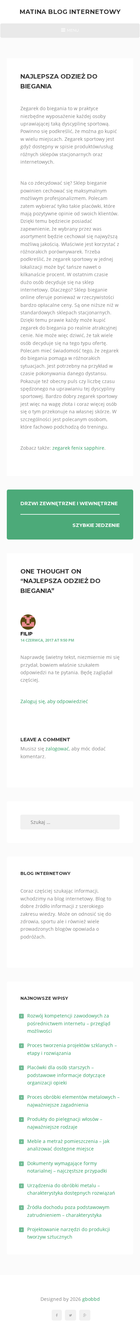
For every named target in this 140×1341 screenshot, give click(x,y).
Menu (70, 33)
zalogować (57, 748)
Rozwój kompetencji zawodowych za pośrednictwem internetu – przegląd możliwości (68, 1023)
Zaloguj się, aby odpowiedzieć (54, 701)
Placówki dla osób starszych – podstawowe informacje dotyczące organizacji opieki (66, 1075)
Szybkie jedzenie (96, 525)
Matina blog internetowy (70, 12)
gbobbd (91, 1299)
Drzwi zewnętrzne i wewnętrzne (69, 503)
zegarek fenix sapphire (78, 448)
